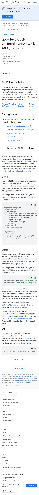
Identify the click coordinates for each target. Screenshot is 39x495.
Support (4, 417)
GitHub (4, 432)
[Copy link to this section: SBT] (7, 329)
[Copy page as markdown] (19, 48)
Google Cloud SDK (14, 8)
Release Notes (6, 421)
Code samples (6, 439)
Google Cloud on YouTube (10, 464)
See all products (7, 396)
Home (3, 23)
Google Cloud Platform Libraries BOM (18, 171)
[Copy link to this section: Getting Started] (20, 114)
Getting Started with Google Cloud (12, 436)
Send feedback (9, 34)
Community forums (8, 414)
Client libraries (15, 11)
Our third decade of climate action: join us (16, 481)
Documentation (12, 23)
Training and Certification (9, 445)
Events (4, 457)
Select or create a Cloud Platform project (20, 130)
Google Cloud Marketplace (10, 402)
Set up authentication (13, 140)
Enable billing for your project (16, 133)
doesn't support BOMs (13, 333)
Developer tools (23, 23)
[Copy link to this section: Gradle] (10, 250)
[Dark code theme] (31, 204)
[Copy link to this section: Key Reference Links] (26, 82)
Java (28, 8)
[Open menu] (3, 2)
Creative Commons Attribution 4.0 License (24, 376)
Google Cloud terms (9, 478)
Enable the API (11, 137)
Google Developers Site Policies (22, 380)
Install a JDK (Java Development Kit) (18, 126)
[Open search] (25, 2)
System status (6, 424)
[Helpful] (13, 29)
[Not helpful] (16, 29)
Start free (7, 17)
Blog (3, 454)
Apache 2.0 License (31, 378)
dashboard (26, 338)
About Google (6, 474)
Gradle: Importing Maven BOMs (20, 307)
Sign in (34, 2)
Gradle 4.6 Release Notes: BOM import (18, 319)
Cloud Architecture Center (10, 442)
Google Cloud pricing (8, 399)
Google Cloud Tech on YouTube (11, 467)
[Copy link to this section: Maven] (10, 177)
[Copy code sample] (35, 204)
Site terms (22, 474)
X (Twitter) (5, 461)
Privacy (14, 474)
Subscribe (32, 485)
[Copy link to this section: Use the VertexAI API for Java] (4, 151)
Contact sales (6, 405)
